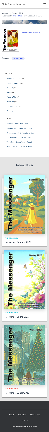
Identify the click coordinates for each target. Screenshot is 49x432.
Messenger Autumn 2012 (32, 32)
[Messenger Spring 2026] (24, 279)
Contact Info (35, 415)
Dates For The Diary (14, 79)
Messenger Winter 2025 (17, 392)
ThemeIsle (33, 426)
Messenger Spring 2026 (17, 316)
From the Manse (13, 83)
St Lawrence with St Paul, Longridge (20, 133)
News (9, 92)
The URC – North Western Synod (19, 142)
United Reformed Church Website (19, 147)
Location (24, 421)
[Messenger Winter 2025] (24, 355)
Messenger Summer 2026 (18, 242)
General (10, 88)
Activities (22, 415)
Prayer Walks (11, 97)
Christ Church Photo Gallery (17, 124)
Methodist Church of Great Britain (19, 128)
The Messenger (18, 58)
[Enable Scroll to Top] (44, 427)
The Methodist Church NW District (19, 137)
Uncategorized (12, 111)
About (11, 415)
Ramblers (10, 102)
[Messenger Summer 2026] (24, 204)
